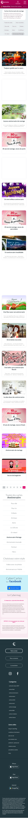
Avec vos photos (20, 22)
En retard (7, 33)
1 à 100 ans (21, 30)
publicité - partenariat (13, 742)
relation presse (12, 746)
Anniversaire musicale (14, 542)
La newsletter (14, 665)
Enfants (21, 26)
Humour (14, 547)
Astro (13, 30)
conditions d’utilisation (14, 732)
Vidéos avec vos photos (14, 564)
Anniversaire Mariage (18, 33)
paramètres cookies (13, 749)
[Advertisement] (14, 43)
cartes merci (12, 703)
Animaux (6, 30)
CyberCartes (14, 580)
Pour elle (7, 26)
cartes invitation (13, 714)
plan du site (11, 735)
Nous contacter (14, 658)
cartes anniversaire (13, 692)
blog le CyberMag (12, 728)
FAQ (9, 753)
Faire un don (14, 651)
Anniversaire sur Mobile (14, 569)
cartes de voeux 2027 (14, 685)
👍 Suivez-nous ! (14, 588)
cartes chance (12, 717)
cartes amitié (12, 700)
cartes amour (12, 696)
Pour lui (14, 26)
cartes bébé (11, 710)
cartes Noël (11, 689)
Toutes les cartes (8, 22)
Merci (14, 552)
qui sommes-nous (12, 739)
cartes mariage (12, 707)
